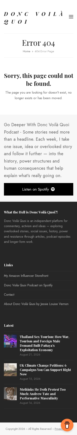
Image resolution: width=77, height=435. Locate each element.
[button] (71, 16)
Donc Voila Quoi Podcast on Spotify (28, 285)
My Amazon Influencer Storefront (26, 275)
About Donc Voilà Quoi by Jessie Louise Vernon (36, 304)
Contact (9, 294)
